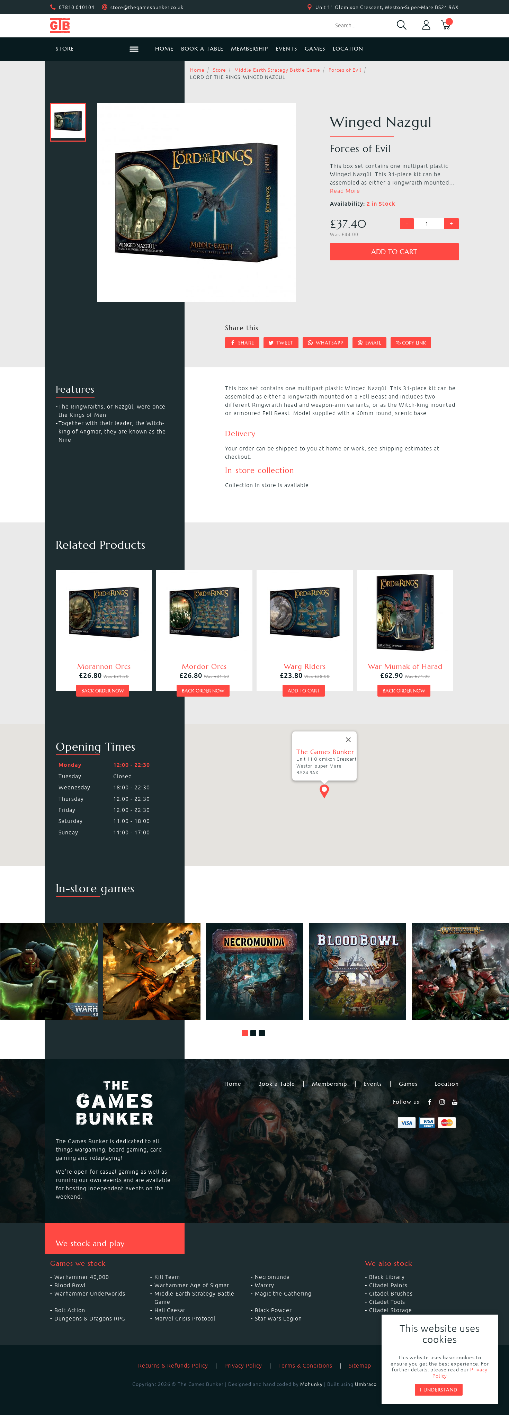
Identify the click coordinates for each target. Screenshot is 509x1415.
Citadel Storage (390, 1310)
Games (315, 48)
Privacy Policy (243, 1365)
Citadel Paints (388, 1285)
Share (245, 343)
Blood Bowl (70, 1285)
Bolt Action (69, 1310)
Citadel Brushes (391, 1293)
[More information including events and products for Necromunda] (254, 971)
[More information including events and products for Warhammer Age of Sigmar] (460, 971)
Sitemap (360, 1365)
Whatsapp (328, 343)
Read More (345, 191)
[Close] (348, 740)
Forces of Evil (345, 70)
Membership (249, 48)
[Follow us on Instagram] (442, 1102)
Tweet (284, 343)
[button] (245, 1033)
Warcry (264, 1285)
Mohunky (311, 1384)
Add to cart (394, 252)
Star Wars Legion (278, 1318)
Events (286, 48)
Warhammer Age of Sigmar (191, 1285)
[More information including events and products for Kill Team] (151, 971)
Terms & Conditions (305, 1365)
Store (219, 70)
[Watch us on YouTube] (455, 1102)
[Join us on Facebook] (430, 1102)
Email (372, 343)
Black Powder (273, 1310)
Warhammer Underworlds (89, 1293)
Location (348, 48)
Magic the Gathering (283, 1293)
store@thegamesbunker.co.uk (147, 7)
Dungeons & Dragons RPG (89, 1318)
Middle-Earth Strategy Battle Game (277, 70)
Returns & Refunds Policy (173, 1365)
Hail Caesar (170, 1310)
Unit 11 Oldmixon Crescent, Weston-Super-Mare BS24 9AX (387, 7)
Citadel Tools (387, 1302)
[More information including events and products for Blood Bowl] (357, 971)
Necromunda (272, 1277)
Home (164, 48)
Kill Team (167, 1277)
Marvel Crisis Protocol (184, 1318)
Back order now (102, 691)
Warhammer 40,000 (81, 1277)
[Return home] (97, 25)
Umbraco (366, 1384)
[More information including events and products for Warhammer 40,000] (49, 971)
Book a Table (202, 48)
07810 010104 (77, 7)
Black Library (387, 1277)
